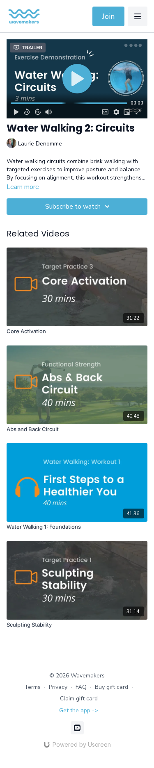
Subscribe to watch (73, 206)
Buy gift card (111, 687)
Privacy (58, 687)
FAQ (81, 687)
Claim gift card (79, 698)
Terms (32, 687)
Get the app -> (78, 710)
